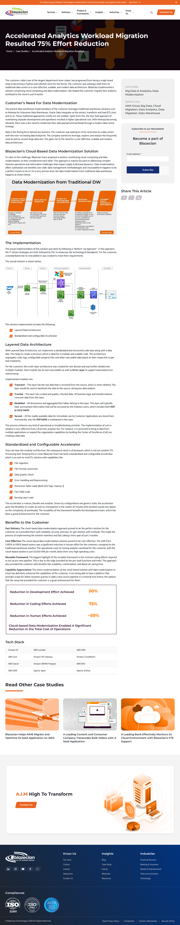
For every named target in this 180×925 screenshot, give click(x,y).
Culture (66, 864)
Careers (66, 869)
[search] (152, 12)
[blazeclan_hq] (37, 869)
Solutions (66, 12)
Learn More (133, 2)
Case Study (107, 864)
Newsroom (68, 874)
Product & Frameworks (83, 12)
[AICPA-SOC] (51, 905)
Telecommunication (149, 874)
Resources (106, 878)
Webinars (106, 874)
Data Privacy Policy (110, 921)
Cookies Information (148, 921)
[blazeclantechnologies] (16, 869)
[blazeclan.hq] (30, 869)
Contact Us (68, 878)
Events (105, 869)
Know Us (128, 12)
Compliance (129, 921)
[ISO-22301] (12, 904)
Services (51, 12)
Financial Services (148, 860)
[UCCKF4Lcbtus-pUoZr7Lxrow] (23, 869)
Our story (67, 860)
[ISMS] (32, 904)
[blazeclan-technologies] (8, 869)
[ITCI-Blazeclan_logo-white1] (20, 853)
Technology (145, 878)
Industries (114, 12)
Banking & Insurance (149, 864)
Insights (99, 12)
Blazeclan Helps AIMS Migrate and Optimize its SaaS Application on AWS (29, 736)
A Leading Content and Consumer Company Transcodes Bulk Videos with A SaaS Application (89, 738)
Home (9, 51)
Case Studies (22, 51)
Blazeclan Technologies (17, 920)
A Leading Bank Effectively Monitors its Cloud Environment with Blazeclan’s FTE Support (147, 738)
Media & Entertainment (150, 869)
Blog (104, 860)
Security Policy (168, 921)
